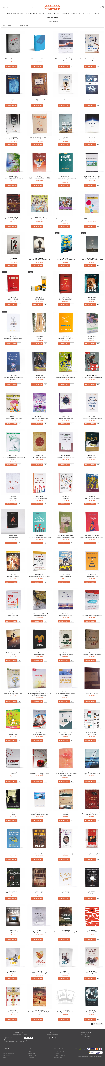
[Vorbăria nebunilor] (39, 639)
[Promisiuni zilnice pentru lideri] (39, 799)
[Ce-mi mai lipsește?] (65, 560)
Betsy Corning (13, 98)
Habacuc (91, 100)
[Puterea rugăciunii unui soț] (13, 877)
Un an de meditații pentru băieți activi (92, 377)
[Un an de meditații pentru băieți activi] (92, 361)
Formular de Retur (31, 1057)
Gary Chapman (13, 375)
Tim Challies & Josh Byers (92, 733)
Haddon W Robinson (65, 455)
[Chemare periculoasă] (92, 560)
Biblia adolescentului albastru (39, 59)
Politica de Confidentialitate (17, 1041)
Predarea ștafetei (92, 932)
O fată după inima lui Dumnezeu (39, 418)
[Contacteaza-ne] (100, 7)
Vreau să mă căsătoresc (39, 615)
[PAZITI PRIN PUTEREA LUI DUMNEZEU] (92, 244)
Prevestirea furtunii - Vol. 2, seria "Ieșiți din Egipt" (66, 933)
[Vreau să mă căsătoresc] (39, 600)
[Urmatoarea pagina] (101, 1024)
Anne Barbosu (13, 336)
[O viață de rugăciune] (92, 996)
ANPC (29, 1059)
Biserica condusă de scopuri (92, 498)
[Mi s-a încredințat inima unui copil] (13, 84)
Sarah (13, 815)
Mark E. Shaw (39, 852)
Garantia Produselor (32, 1055)
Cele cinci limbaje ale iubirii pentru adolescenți (13, 378)
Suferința (13, 774)
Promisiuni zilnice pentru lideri (39, 815)
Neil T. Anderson (39, 258)
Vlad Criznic (65, 137)
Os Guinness (39, 653)
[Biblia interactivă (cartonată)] (92, 203)
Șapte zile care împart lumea (92, 774)
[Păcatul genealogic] (13, 996)
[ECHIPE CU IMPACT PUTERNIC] (65, 244)
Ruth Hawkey (13, 1010)
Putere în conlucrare (39, 854)
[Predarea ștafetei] (92, 916)
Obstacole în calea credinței (13, 59)
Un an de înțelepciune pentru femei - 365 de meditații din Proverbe (39, 694)
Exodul (39, 338)
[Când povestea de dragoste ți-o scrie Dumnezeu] (65, 43)
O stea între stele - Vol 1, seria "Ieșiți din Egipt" (39, 1013)
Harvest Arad (39, 297)
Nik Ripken (39, 930)
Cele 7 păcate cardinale (65, 299)
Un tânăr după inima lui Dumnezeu (65, 377)
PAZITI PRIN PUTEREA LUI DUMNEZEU (92, 260)
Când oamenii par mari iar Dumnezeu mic (39, 576)
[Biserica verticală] (13, 521)
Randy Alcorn (92, 137)
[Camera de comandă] (13, 560)
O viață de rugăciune (92, 1012)
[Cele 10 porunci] (92, 283)
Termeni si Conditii (6, 1052)
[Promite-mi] (65, 799)
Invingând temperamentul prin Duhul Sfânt (39, 178)
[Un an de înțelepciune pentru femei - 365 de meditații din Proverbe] (39, 678)
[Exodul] (39, 322)
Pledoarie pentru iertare (13, 973)
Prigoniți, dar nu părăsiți (39, 932)
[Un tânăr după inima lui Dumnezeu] (65, 361)
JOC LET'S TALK (39, 299)
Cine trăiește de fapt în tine (13, 139)
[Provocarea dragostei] (92, 799)
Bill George (65, 375)
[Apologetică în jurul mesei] (65, 123)
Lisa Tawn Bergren (39, 217)
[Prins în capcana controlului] (13, 916)
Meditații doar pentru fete (66, 418)
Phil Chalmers (39, 98)
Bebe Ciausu (13, 971)
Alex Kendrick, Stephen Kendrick (13, 653)
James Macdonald (13, 535)
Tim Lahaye (39, 176)
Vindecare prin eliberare (65, 615)
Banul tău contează (92, 457)
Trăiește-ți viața (13, 735)
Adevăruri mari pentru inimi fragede (92, 418)
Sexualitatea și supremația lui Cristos (39, 774)
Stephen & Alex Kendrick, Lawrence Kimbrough (92, 813)
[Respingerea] (92, 877)
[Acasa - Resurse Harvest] (52, 7)
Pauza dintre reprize (65, 973)
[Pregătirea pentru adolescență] (13, 402)
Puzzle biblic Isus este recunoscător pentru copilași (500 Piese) (66, 220)
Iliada (65, 100)
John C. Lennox (91, 772)
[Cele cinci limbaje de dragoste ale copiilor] (92, 521)
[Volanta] (13, 639)
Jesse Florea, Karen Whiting (92, 375)
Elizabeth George (13, 176)
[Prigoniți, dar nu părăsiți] (39, 916)
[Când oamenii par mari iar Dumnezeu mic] (39, 560)
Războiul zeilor (66, 893)
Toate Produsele (54, 17)
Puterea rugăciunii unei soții (65, 854)
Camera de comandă (13, 576)
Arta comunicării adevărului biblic (66, 457)
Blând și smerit (13, 498)
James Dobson (13, 416)
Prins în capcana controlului (13, 932)
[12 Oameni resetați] (13, 244)
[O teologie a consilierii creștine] (65, 996)
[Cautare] (32, 7)
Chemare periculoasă (92, 576)
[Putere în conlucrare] (39, 838)
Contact (4, 1057)
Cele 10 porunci (91, 299)
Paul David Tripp (39, 375)
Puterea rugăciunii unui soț (13, 893)
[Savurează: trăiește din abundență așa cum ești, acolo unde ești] (65, 758)
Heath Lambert (13, 297)
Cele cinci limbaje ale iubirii (39, 498)
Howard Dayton (91, 455)
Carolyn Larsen (65, 416)
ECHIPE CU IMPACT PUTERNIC (66, 260)
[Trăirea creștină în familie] (39, 719)
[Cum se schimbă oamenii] (92, 162)
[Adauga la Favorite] (19, 66)
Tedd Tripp (39, 971)
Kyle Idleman (66, 891)
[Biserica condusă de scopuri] (92, 482)
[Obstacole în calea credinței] (13, 43)
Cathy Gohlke (66, 813)
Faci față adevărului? (39, 100)
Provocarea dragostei (92, 815)
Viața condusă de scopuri (66, 655)
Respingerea (91, 893)
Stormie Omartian (66, 852)
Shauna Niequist (65, 772)
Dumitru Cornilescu (65, 574)
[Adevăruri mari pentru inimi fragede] (92, 402)
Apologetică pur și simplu (39, 457)
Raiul (92, 139)
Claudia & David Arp (92, 336)
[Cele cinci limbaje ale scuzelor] (65, 521)
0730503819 (87, 1037)
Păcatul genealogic (13, 1012)
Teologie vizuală (91, 735)
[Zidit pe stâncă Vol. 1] (13, 600)
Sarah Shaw (13, 813)
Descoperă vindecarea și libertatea (92, 615)
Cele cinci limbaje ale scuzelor (65, 537)
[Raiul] (92, 123)
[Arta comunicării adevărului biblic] (65, 441)
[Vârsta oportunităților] (39, 361)
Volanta (13, 655)
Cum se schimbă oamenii (92, 178)
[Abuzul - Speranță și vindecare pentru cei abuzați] (13, 441)
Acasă (96, 13)
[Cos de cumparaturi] (103, 7)
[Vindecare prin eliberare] (65, 600)
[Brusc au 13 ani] (92, 322)
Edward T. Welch (39, 574)
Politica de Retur (31, 1053)
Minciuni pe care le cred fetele (39, 139)
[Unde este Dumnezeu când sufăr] (92, 639)
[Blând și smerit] (13, 482)
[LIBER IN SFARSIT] (13, 283)
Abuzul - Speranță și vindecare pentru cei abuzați (13, 458)
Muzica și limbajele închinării (65, 338)
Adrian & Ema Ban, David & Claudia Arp (39, 614)
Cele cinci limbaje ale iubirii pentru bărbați (39, 537)
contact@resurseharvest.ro (87, 1039)
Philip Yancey (92, 653)
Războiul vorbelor (39, 893)
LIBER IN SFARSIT (13, 299)
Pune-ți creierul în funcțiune (13, 854)
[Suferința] (13, 758)
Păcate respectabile (91, 973)
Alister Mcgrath (39, 455)
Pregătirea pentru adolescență (13, 418)
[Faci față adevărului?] (39, 84)
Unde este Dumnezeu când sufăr (92, 655)
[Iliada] (65, 84)
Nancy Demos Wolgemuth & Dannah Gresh (39, 137)
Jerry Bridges (92, 971)
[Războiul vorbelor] (39, 877)
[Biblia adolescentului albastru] (39, 43)
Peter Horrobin (13, 614)
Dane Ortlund (13, 496)
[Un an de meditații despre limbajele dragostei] (65, 678)
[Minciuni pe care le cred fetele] (39, 123)
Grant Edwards (91, 930)
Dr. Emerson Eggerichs (13, 217)
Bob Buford (65, 971)
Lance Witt (65, 258)
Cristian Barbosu (13, 57)
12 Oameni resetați (13, 260)
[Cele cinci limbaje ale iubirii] (39, 482)
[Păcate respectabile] (92, 957)
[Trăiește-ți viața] (13, 719)
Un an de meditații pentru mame (13, 694)
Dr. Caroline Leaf (13, 852)
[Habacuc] (92, 84)
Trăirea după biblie (65, 735)
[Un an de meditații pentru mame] (13, 678)
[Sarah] (13, 799)
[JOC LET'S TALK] (39, 283)
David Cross (92, 891)
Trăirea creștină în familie (39, 735)
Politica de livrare (6, 1055)
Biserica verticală (13, 537)
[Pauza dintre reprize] (65, 957)
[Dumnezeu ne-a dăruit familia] (39, 203)
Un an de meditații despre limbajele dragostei (65, 694)
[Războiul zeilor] (65, 877)
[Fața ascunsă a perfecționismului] (13, 322)
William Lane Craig (65, 176)
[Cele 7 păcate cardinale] (65, 283)
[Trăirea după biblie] (65, 719)
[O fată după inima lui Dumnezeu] (39, 402)
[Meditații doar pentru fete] (65, 402)
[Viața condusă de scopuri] (65, 639)
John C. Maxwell (39, 813)
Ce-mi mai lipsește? (65, 576)
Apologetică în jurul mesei (65, 139)
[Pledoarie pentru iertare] (13, 957)
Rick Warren (92, 496)
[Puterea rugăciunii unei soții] (65, 838)
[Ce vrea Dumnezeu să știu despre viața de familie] (92, 43)
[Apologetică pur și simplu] (39, 441)
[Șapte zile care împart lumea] (92, 758)
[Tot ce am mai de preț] (92, 678)
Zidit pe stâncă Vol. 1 (13, 615)
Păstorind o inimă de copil (39, 973)
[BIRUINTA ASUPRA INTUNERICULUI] (39, 244)
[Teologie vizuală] (92, 719)
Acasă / (49, 17)
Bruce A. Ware (92, 416)
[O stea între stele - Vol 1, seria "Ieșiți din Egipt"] (39, 996)
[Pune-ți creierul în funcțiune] (13, 838)
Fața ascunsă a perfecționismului (13, 338)
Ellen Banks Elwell (13, 692)
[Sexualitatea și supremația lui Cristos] (39, 758)
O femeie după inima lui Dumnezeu (13, 178)
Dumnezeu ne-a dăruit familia (39, 219)
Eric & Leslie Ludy (66, 57)
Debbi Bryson (39, 692)
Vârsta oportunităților (39, 377)
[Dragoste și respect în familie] (13, 203)
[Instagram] (55, 1037)
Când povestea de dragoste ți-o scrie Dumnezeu (65, 60)
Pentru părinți (65, 498)
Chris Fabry (13, 574)
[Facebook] (49, 1037)
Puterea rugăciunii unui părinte (92, 854)
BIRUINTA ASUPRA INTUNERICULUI (39, 260)
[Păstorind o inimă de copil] (39, 957)
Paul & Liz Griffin (13, 455)
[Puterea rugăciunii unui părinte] (92, 838)
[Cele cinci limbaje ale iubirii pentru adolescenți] (13, 361)
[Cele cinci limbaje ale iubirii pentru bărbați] (39, 521)
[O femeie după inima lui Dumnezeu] (13, 162)
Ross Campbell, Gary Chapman (92, 535)
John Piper (39, 772)
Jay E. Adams (39, 733)
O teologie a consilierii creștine (65, 1012)
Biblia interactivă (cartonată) (92, 219)
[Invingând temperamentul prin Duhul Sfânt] (39, 162)
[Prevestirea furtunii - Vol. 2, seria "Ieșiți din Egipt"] (65, 916)
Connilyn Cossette (66, 930)
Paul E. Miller (92, 1010)
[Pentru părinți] (65, 482)
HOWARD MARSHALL (92, 258)
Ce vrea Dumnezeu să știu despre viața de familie (92, 60)
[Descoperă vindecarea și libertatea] (92, 600)
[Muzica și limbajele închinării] (65, 322)
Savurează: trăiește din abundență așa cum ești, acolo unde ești (65, 775)
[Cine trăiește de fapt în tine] (13, 123)
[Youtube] (52, 1037)
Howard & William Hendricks (65, 733)
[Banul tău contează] (92, 441)
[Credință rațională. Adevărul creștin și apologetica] (65, 162)
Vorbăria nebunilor (39, 655)
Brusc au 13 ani (92, 338)
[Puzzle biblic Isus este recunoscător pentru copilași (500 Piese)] (65, 203)
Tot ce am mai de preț (92, 694)
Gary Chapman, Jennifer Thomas (65, 535)
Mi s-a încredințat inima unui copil (13, 100)
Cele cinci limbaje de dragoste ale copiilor (92, 537)
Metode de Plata (31, 1052)
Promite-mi (65, 815)
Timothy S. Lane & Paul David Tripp (92, 176)
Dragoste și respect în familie (13, 219)
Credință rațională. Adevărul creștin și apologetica (65, 179)
